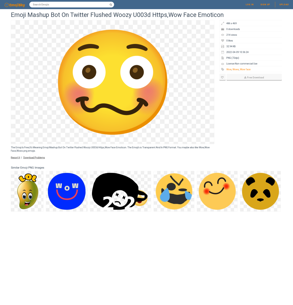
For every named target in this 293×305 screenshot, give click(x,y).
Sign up (265, 4)
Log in (250, 4)
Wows (235, 69)
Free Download (255, 77)
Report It (15, 157)
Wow (228, 69)
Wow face (245, 69)
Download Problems (34, 157)
